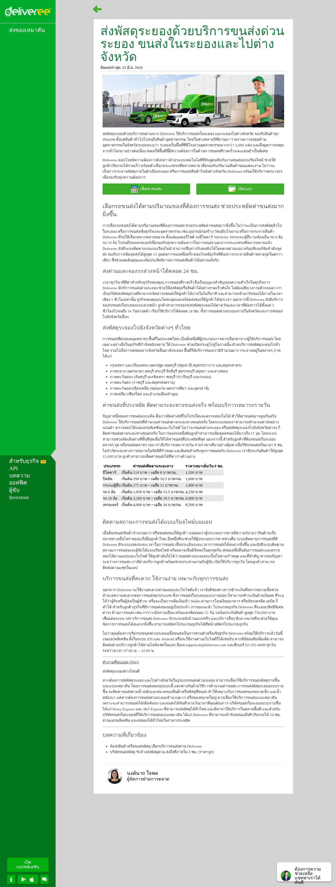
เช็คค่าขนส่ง (151, 189)
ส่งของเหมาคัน (27, 30)
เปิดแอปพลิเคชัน (27, 864)
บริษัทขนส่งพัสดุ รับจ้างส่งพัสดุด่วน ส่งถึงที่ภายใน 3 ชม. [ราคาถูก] (162, 752)
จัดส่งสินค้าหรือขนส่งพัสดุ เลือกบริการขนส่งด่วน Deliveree (156, 746)
